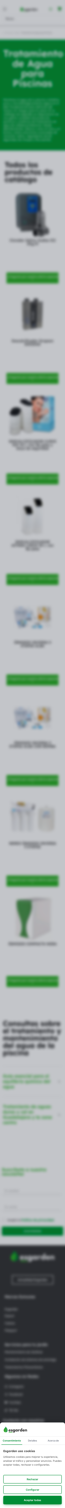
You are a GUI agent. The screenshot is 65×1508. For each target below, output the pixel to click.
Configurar (32, 1489)
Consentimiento (12, 1440)
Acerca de (53, 1440)
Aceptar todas (32, 1500)
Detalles (32, 1440)
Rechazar (32, 1479)
